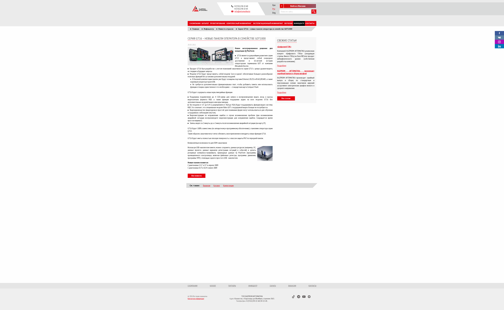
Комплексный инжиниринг (239, 23)
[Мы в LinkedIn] (499, 46)
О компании (195, 23)
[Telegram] (298, 296)
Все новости (196, 175)
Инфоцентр (299, 23)
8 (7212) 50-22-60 (241, 6)
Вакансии (206, 185)
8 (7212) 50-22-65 (241, 8)
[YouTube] (304, 296)
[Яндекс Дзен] (309, 296)
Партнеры (232, 286)
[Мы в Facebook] (499, 33)
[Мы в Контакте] (499, 37)
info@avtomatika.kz (242, 11)
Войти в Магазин (297, 5)
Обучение (288, 23)
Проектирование (217, 23)
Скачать (273, 286)
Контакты (309, 23)
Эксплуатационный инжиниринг (268, 23)
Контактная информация (196, 298)
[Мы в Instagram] (499, 42)
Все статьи (286, 98)
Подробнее (281, 65)
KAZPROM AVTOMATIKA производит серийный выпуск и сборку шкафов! (295, 72)
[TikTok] (293, 296)
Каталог (205, 23)
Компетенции (228, 185)
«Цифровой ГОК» (284, 46)
